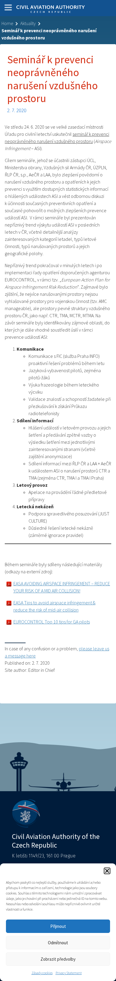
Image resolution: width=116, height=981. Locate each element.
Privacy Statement (69, 973)
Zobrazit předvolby (58, 959)
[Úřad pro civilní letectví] (50, 9)
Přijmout (58, 926)
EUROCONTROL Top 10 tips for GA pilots (51, 622)
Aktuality (28, 23)
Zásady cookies (42, 973)
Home (7, 23)
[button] (107, 871)
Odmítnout (58, 942)
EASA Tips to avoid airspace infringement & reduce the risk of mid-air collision (54, 606)
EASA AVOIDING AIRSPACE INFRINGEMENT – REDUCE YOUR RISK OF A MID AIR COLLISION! (61, 587)
